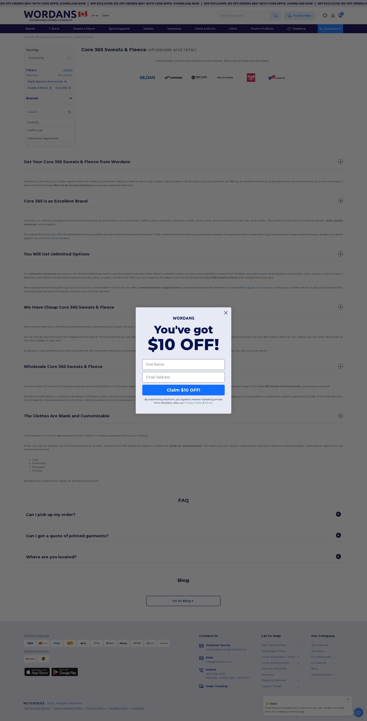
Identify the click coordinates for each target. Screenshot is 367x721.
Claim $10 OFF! (183, 390)
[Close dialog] (226, 312)
